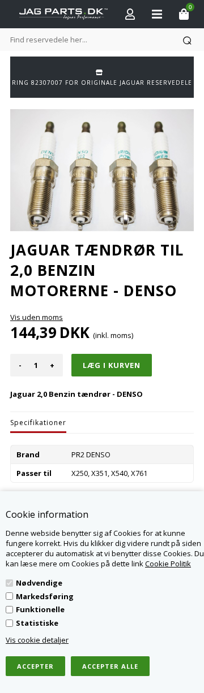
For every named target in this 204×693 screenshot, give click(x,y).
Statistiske (37, 623)
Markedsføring (45, 596)
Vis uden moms (36, 317)
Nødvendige (39, 583)
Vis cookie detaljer (37, 640)
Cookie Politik (168, 563)
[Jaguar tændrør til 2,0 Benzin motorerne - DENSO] (102, 170)
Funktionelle (40, 609)
